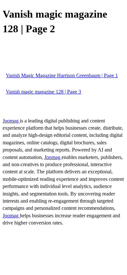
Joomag (11, 120)
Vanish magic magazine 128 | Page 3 (43, 91)
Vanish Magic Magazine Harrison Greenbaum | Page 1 (62, 75)
